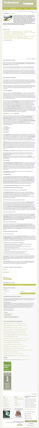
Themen (12, 8)
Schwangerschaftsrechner (6, 404)
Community (32, 8)
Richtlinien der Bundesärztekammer (10, 37)
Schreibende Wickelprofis (8, 315)
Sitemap (13, 422)
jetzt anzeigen (28, 293)
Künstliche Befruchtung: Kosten (22, 37)
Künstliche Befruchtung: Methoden (17, 32)
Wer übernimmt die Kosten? (8, 38)
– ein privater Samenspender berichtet (13, 344)
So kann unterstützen (11, 336)
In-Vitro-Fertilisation (7, 32)
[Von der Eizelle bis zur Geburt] (8, 414)
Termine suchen (5, 399)
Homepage (8, 422)
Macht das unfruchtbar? (12, 342)
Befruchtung (11, 13)
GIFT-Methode (32, 32)
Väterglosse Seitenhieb (18, 404)
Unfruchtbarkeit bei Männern (28, 31)
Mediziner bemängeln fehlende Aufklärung (11, 317)
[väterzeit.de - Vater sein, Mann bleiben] (11, 2)
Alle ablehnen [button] (30, 423)
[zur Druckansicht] (34, 393)
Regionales (6, 8)
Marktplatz (19, 8)
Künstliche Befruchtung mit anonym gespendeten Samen (13, 36)
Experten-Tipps (5, 400)
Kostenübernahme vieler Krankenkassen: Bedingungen (23, 38)
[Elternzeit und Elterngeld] (19, 413)
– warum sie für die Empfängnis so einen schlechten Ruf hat (15, 346)
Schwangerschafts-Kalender (6, 406)
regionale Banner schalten (6, 401)
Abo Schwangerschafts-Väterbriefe (19, 399)
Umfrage (16, 400)
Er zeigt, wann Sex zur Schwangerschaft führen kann (15, 323)
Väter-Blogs (16, 401)
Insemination (26, 32)
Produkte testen (17, 403)
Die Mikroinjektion (7, 33)
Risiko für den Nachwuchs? (9, 313)
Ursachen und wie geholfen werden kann (16, 355)
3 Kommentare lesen (19, 284)
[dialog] (31, 410)
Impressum (16, 422)
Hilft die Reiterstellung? (15, 340)
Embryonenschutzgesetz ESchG (29, 36)
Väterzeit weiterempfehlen (16, 421)
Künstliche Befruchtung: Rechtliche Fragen (18, 33)
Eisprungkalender (5, 398)
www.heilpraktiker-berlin (24, 359)
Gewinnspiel (16, 402)
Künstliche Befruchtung (8, 31)
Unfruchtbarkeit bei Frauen (17, 31)
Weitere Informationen (28, 408)
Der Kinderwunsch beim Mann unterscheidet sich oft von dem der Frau (16, 338)
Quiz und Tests (5, 402)
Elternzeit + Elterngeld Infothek (18, 398)
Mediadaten (23, 422)
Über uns (25, 8)
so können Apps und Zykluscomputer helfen (16, 334)
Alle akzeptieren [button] (31, 421)
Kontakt (11, 422)
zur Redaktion (16, 405)
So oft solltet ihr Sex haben (12, 327)
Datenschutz (19, 422)
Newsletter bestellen (5, 403)
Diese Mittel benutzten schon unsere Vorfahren (13, 353)
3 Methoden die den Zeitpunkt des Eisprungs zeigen (15, 325)
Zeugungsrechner (5, 405)
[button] (31, 409)
